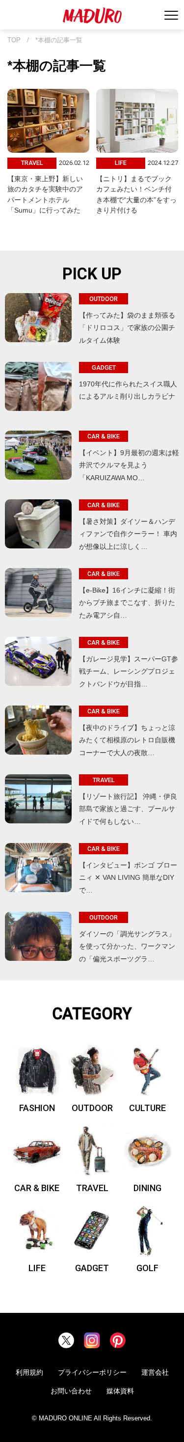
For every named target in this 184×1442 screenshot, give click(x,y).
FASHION (37, 1108)
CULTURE (147, 1108)
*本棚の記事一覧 (58, 40)
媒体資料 (120, 1391)
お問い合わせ (71, 1391)
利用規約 (29, 1372)
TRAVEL (92, 1188)
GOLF (147, 1268)
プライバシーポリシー (92, 1372)
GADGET (92, 1268)
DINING (147, 1188)
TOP (14, 40)
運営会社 (155, 1372)
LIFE (37, 1268)
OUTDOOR (92, 1108)
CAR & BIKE (36, 1188)
